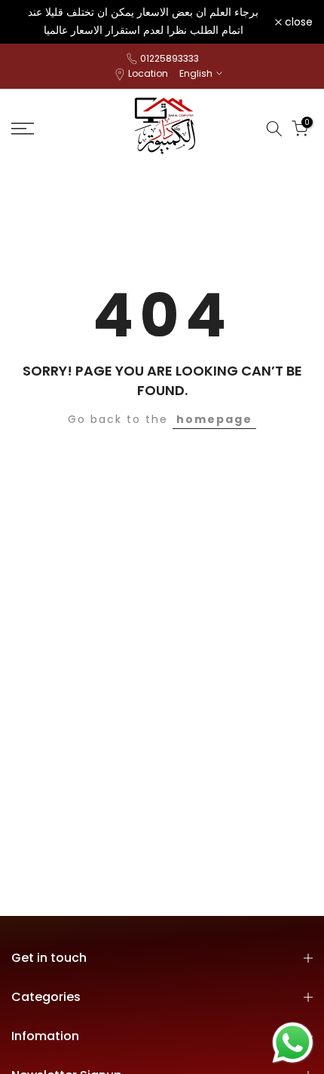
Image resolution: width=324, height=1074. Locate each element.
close (297, 22)
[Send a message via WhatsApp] (292, 1042)
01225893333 (169, 58)
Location (148, 73)
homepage (214, 419)
